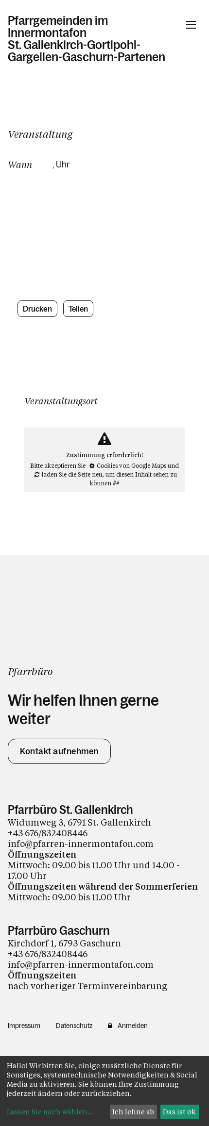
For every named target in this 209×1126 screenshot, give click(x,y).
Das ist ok (179, 1111)
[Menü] (191, 25)
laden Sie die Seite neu (72, 474)
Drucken (37, 308)
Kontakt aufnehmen (59, 751)
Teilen (78, 308)
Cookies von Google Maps (131, 465)
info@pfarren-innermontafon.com (81, 843)
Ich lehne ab (133, 1111)
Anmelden (133, 1025)
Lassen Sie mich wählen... (50, 1111)
